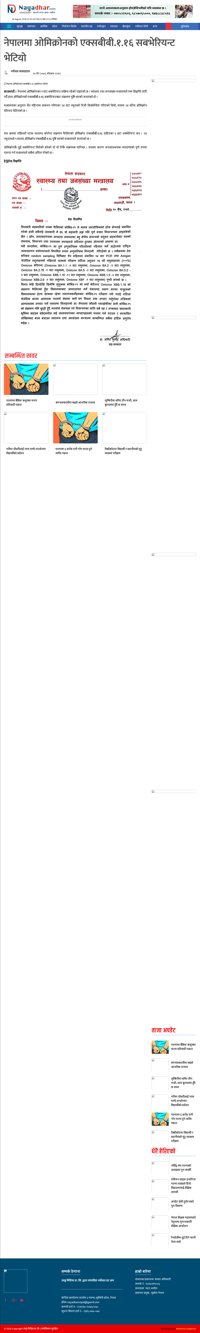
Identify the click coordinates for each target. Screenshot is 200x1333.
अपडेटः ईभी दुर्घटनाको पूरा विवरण (182, 1203)
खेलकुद (126, 26)
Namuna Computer (186, 1329)
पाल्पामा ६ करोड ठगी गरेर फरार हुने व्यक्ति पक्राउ (73, 451)
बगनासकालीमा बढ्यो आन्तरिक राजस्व (75, 402)
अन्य (155, 26)
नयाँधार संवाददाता (20, 71)
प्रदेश (54, 26)
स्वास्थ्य (114, 26)
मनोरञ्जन (101, 26)
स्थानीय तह (86, 26)
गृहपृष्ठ (20, 26)
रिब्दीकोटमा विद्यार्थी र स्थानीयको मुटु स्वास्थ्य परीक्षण (123, 451)
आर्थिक (44, 26)
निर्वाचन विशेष (69, 26)
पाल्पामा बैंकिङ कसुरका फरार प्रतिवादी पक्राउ (21, 402)
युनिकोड (185, 26)
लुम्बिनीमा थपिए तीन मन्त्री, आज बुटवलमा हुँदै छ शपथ (121, 402)
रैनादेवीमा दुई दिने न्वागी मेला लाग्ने (183, 1239)
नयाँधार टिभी (141, 26)
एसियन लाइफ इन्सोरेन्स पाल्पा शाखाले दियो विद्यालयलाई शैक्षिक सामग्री (183, 1186)
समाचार (31, 26)
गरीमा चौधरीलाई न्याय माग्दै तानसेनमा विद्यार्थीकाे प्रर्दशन (26, 451)
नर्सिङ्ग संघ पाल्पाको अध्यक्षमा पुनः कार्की (181, 1167)
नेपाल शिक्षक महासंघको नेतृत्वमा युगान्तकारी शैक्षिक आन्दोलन (183, 1222)
